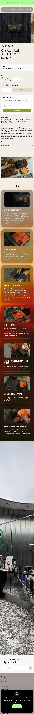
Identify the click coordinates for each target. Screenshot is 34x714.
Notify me (17, 110)
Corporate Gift (5, 689)
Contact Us (4, 684)
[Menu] (3, 9)
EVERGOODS (7, 46)
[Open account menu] (27, 9)
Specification (5, 145)
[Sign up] (30, 668)
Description (4, 117)
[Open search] (6, 9)
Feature (3, 142)
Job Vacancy (4, 686)
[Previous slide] (2, 2)
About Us (3, 681)
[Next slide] (32, 2)
